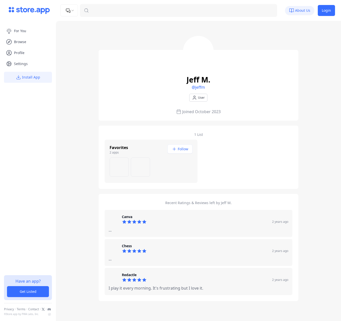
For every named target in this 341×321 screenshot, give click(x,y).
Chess (127, 245)
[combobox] (69, 10)
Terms (21, 309)
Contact (33, 309)
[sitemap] (49, 314)
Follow (183, 149)
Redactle (129, 274)
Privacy (9, 309)
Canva (127, 216)
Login (326, 10)
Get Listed (28, 291)
